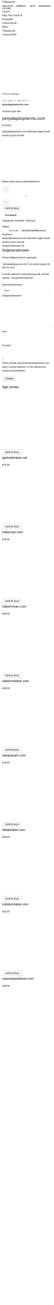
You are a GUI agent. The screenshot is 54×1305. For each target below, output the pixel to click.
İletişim (8, 1031)
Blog (7, 1020)
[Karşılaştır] (6, 445)
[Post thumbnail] (8, 1052)
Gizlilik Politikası (13, 1015)
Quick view (14, 445)
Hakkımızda (11, 1026)
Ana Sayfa (10, 1010)
